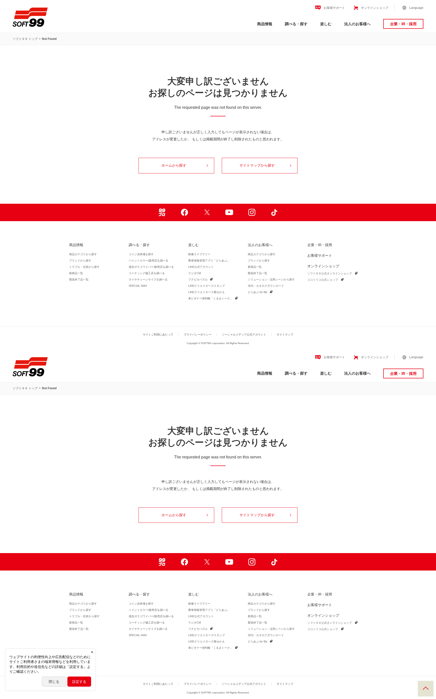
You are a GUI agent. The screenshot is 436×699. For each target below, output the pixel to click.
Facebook (184, 212)
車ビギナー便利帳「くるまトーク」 (210, 298)
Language (416, 8)
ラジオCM (194, 273)
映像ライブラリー (199, 254)
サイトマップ (285, 334)
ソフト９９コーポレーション (30, 17)
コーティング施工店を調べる (147, 273)
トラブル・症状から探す (84, 266)
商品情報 (264, 24)
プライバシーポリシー (197, 334)
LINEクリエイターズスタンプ (206, 285)
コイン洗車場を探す (141, 254)
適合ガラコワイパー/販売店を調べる (151, 266)
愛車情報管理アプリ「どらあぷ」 (209, 260)
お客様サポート (334, 8)
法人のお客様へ (357, 24)
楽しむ (326, 24)
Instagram (251, 212)
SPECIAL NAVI (138, 285)
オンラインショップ (374, 8)
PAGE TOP (425, 688)
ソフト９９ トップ (25, 39)
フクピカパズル (198, 279)
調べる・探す (296, 24)
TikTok (274, 212)
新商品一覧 (76, 273)
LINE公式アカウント (201, 266)
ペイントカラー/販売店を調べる (148, 260)
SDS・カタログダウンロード (266, 285)
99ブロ (162, 212)
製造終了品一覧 (79, 279)
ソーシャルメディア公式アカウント (244, 334)
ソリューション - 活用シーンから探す (271, 279)
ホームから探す (173, 165)
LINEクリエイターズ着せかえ (206, 292)
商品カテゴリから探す (83, 254)
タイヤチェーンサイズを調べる (148, 279)
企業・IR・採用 (403, 24)
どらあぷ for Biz (257, 292)
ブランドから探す (80, 260)
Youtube (229, 212)
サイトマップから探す (257, 165)
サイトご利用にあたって (158, 334)
